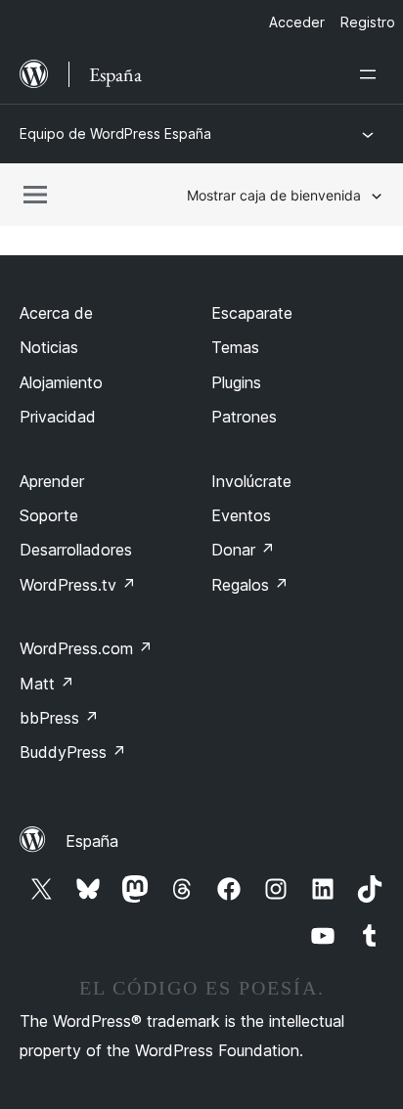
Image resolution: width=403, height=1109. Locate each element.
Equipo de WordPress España (115, 133)
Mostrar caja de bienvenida (274, 195)
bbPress (59, 718)
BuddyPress (73, 752)
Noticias (49, 347)
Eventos (241, 515)
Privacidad (58, 416)
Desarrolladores (76, 549)
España (92, 841)
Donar (243, 549)
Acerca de (56, 313)
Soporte (49, 515)
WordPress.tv (78, 585)
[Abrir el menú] (371, 74)
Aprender (52, 481)
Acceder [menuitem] (297, 22)
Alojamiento (61, 382)
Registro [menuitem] (367, 22)
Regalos (250, 585)
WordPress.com (86, 648)
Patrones (244, 416)
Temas (235, 347)
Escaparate (251, 313)
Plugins (236, 382)
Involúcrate (251, 481)
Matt (47, 683)
